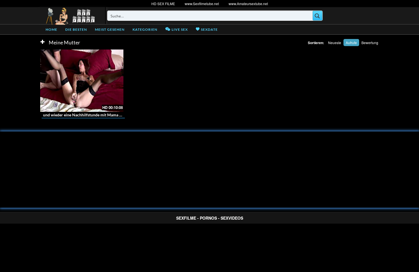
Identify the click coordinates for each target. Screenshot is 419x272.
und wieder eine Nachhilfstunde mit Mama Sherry (87, 114)
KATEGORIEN (145, 29)
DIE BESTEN (76, 29)
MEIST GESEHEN (110, 29)
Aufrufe (351, 42)
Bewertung (369, 42)
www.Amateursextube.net (248, 3)
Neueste (334, 42)
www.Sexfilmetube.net (202, 3)
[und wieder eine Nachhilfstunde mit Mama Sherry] (81, 81)
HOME (51, 29)
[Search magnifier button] (317, 15)
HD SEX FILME (163, 3)
